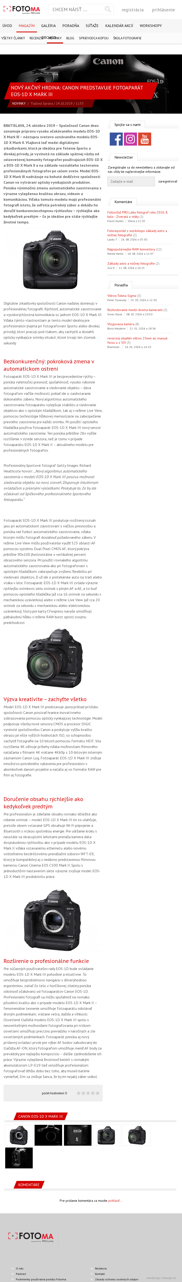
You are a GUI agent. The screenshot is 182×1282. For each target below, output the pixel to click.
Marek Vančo (115, 253)
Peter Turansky (117, 300)
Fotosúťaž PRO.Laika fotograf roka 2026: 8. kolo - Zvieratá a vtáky (137, 214)
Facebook (116, 139)
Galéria (48, 25)
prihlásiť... (115, 1200)
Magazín (27, 25)
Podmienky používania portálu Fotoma (41, 1279)
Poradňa (70, 25)
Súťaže (92, 25)
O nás (19, 1268)
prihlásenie (163, 10)
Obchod (48, 37)
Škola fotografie (127, 38)
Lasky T (112, 239)
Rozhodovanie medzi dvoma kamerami (135, 310)
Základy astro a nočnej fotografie (131, 263)
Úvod (7, 25)
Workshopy (151, 25)
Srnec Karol (114, 314)
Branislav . (114, 347)
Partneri (21, 1274)
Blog (70, 38)
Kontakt (100, 1274)
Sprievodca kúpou (94, 38)
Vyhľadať (108, 9)
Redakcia (101, 1268)
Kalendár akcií (119, 25)
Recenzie (37, 38)
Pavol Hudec (115, 221)
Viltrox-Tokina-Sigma (121, 296)
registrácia (133, 10)
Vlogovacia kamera (120, 324)
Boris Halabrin (116, 328)
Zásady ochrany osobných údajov (116, 1279)
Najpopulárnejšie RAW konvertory (131, 249)
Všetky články (13, 38)
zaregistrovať (167, 181)
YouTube (144, 139)
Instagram (130, 139)
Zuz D (111, 268)
